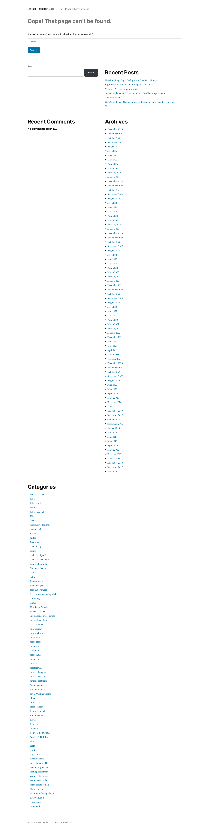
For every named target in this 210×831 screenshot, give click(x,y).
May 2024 (112, 211)
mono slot (34, 646)
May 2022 (112, 315)
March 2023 (113, 272)
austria (33, 520)
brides (33, 537)
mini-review (36, 628)
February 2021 (114, 358)
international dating (39, 620)
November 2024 (115, 185)
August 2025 (113, 146)
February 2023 (114, 276)
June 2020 (112, 384)
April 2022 (112, 319)
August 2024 (113, 198)
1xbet (32, 498)
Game (33, 602)
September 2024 (115, 194)
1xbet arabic (36, 503)
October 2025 (114, 138)
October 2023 (114, 241)
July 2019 (112, 432)
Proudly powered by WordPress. (59, 822)
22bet (32, 516)
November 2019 (115, 415)
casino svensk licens (40, 559)
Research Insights (38, 711)
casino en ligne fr (38, 555)
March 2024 (113, 220)
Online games (36, 685)
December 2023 (115, 233)
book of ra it (36, 529)
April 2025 (112, 163)
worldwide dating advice (42, 793)
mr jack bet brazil (38, 680)
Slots (32, 741)
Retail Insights (37, 715)
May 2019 (112, 441)
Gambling (35, 598)
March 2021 (113, 354)
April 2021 (112, 350)
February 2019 (114, 454)
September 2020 (115, 376)
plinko (33, 698)
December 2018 (115, 462)
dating (33, 576)
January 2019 (113, 458)
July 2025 (112, 150)
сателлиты (35, 802)
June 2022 (112, 311)
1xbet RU (34, 507)
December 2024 (115, 181)
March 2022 (113, 324)
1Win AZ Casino (38, 494)
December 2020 (115, 363)
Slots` (33, 745)
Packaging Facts (38, 689)
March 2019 (113, 449)
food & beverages (38, 589)
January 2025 (113, 177)
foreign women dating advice (44, 594)
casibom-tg (35, 546)
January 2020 (113, 406)
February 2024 (114, 224)
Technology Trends (39, 767)
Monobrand (35, 650)
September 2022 (115, 298)
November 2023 (115, 237)
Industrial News (37, 611)
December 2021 (115, 337)
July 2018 (112, 471)
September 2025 (115, 142)
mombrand (35, 637)
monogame (35, 654)
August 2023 (113, 250)
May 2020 (112, 389)
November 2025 (115, 133)
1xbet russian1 (37, 511)
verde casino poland (39, 780)
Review (33, 719)
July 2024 (112, 202)
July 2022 (112, 306)
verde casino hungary (40, 776)
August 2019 (113, 428)
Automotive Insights (40, 524)
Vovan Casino (36, 789)
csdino (33, 572)
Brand (33, 533)
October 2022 (114, 293)
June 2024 (112, 207)
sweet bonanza (37, 758)
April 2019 (112, 445)
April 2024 (112, 215)
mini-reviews (36, 633)
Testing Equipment (39, 771)
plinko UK (35, 702)
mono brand (35, 641)
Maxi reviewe (36, 624)
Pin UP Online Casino (40, 693)
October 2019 (114, 419)
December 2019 (115, 410)
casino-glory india (38, 563)
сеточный (35, 806)
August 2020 (113, 380)
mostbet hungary (38, 672)
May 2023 (112, 263)
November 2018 (115, 467)
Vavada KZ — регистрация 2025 (121, 88)
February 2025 (114, 172)
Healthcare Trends (39, 607)
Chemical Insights (38, 568)
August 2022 (113, 302)
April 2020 (112, 393)
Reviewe (34, 724)
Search (31, 66)
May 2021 (112, 345)
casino (33, 550)
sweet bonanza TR (39, 763)
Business (34, 542)
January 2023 (113, 280)
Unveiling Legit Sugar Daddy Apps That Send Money (131, 80)
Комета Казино (38, 797)
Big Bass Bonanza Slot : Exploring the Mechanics (129, 84)
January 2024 (113, 228)
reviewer (34, 728)
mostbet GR (36, 667)
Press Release (36, 706)
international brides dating (42, 615)
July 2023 (112, 255)
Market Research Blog (41, 8)
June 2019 (112, 436)
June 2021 (112, 341)
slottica (33, 750)
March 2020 (113, 397)
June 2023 (112, 259)
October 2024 (114, 190)
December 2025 (115, 129)
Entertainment (37, 581)
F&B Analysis (37, 585)
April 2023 (112, 267)
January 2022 (113, 332)
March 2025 (113, 168)
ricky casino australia (40, 732)
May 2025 (112, 159)
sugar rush (35, 754)
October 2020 (114, 371)
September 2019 (115, 423)
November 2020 (115, 367)
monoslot (34, 659)
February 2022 (114, 328)
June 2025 (112, 155)
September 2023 (115, 246)
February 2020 (114, 402)
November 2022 (115, 289)
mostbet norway (37, 676)
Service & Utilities (39, 737)
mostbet (34, 663)
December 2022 (115, 285)
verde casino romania (40, 784)
